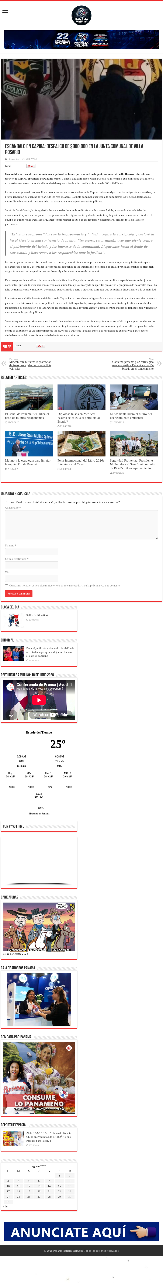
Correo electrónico (17, 558)
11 (18, 1186)
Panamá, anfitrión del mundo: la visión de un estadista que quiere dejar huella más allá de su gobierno (50, 652)
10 (8, 1186)
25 (18, 1196)
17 (8, 1191)
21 (49, 1191)
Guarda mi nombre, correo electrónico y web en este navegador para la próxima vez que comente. (64, 585)
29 (59, 1196)
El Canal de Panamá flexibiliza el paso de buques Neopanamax (27, 415)
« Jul (5, 1206)
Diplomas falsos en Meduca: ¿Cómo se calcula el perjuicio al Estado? (79, 417)
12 (28, 1186)
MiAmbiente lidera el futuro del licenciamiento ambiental (131, 415)
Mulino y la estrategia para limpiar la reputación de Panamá (28, 462)
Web (7, 572)
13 (39, 1186)
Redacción (13, 159)
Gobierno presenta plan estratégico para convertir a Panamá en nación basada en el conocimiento (133, 364)
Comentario (13, 507)
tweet (8, 165)
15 (59, 1186)
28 (49, 1196)
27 (39, 1196)
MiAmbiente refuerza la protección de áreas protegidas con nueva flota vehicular (30, 364)
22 (59, 1191)
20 (39, 1191)
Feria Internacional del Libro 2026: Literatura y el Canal (81, 462)
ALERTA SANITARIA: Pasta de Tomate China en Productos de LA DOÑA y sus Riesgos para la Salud (48, 1136)
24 (8, 1196)
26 (28, 1196)
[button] (9, 862)
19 (28, 1191)
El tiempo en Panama (39, 813)
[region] (39, 864)
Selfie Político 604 (37, 615)
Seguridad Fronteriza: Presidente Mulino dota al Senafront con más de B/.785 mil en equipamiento (132, 464)
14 (49, 1186)
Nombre (10, 545)
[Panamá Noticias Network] (81, 15)
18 (18, 1191)
